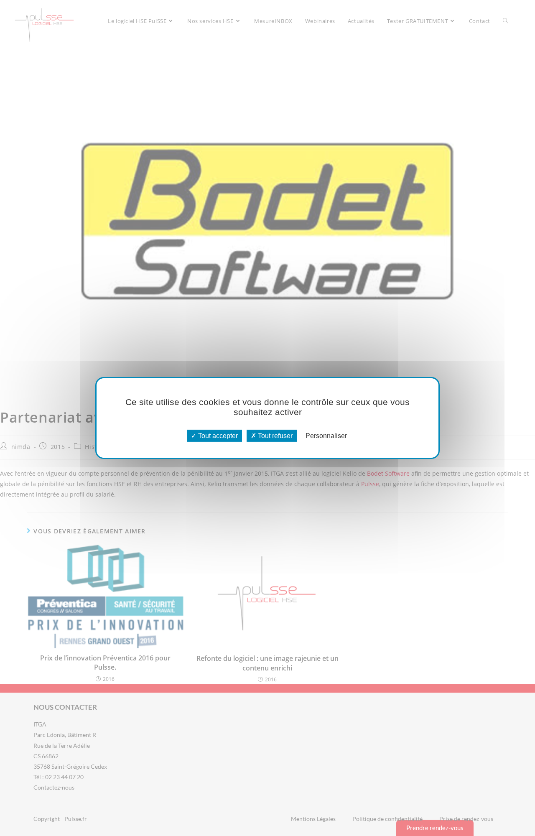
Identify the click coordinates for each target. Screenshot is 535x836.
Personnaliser (326, 435)
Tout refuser (274, 435)
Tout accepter (217, 435)
